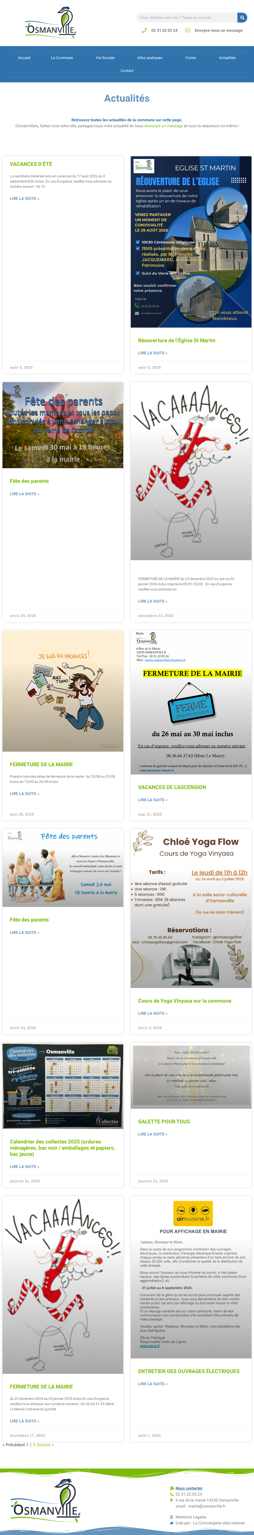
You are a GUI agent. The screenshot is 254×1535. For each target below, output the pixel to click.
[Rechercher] (242, 18)
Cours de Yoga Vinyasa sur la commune (184, 1001)
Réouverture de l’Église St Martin (177, 340)
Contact (127, 70)
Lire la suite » (24, 198)
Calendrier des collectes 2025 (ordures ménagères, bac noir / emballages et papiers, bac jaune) (62, 1148)
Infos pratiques (149, 58)
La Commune (62, 58)
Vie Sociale (105, 58)
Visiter (190, 58)
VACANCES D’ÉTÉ (31, 164)
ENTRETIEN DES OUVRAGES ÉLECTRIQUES (189, 1371)
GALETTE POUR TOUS (164, 1122)
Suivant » (45, 1444)
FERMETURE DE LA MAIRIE (41, 765)
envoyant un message (163, 125)
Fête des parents (29, 481)
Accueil (24, 58)
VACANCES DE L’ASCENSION (172, 787)
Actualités (227, 58)
